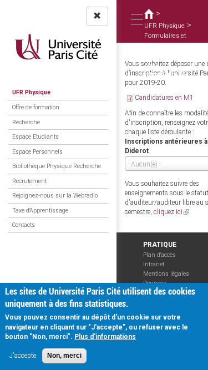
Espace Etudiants (35, 136)
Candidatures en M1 (164, 98)
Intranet (153, 264)
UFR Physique (31, 92)
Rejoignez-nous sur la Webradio (55, 195)
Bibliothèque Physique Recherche (56, 166)
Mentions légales (166, 273)
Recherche (26, 122)
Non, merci (64, 355)
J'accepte (22, 355)
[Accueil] (58, 47)
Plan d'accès (159, 255)
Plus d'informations (105, 337)
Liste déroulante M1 (166, 70)
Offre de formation (35, 107)
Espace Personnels (37, 151)
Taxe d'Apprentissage (40, 210)
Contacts (23, 225)
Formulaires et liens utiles (165, 40)
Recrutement (29, 181)
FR (118, 61)
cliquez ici (171, 212)
